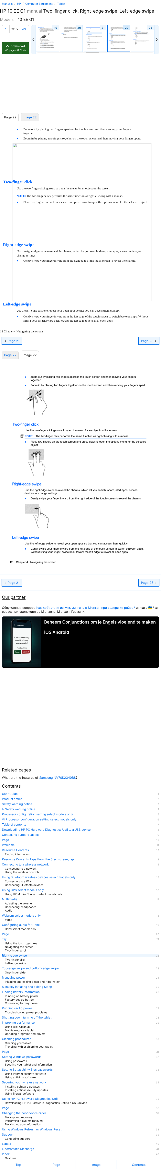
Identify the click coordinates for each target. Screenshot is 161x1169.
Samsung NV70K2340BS (57, 778)
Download (15, 48)
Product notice (12, 799)
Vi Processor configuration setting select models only (39, 819)
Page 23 (147, 341)
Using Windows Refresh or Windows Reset (31, 1129)
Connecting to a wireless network (25, 864)
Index (6, 1154)
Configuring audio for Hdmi (21, 925)
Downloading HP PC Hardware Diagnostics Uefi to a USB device (46, 829)
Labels (6, 1144)
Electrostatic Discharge (18, 1149)
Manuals (7, 3)
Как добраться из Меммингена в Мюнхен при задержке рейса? (85, 608)
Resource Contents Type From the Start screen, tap (38, 859)
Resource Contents (15, 850)
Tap (4, 939)
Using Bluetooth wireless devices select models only (38, 877)
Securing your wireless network (24, 1082)
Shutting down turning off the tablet (26, 1017)
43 (24, 29)
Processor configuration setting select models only (37, 814)
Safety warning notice (17, 804)
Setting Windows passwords (21, 1057)
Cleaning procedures (16, 1039)
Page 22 (10, 355)
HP (19, 3)
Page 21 (13, 341)
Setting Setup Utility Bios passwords (27, 1069)
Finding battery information (21, 992)
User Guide (10, 794)
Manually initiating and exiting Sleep (27, 987)
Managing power (13, 977)
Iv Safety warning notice (18, 809)
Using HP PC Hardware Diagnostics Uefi (30, 1099)
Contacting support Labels (20, 835)
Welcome (8, 845)
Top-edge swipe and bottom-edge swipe (30, 968)
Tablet (61, 3)
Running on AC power (17, 1008)
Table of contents (14, 824)
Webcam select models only (21, 915)
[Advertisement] (80, 83)
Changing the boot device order (24, 1113)
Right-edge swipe (14, 955)
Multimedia (9, 899)
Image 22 (30, 117)
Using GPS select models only (23, 890)
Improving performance (18, 1022)
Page (5, 840)
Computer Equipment (39, 3)
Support (7, 1134)
